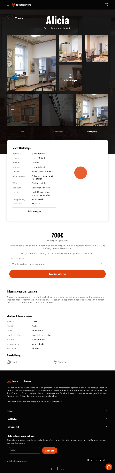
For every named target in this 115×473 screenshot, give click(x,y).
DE (62, 469)
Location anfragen (57, 274)
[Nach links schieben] (12, 109)
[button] (8, 4)
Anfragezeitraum (17, 259)
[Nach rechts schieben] (102, 109)
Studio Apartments (53, 28)
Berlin (68, 28)
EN (52, 469)
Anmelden (49, 450)
